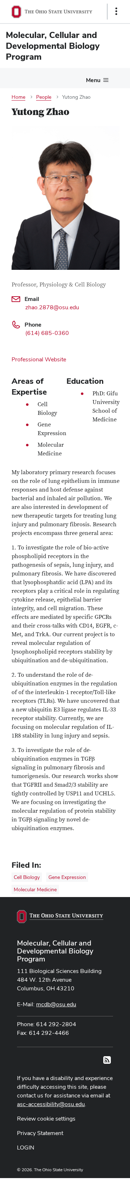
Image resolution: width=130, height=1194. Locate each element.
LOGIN (25, 1147)
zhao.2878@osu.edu (52, 307)
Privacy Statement (40, 1133)
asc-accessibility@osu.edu (51, 1104)
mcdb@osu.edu (56, 1004)
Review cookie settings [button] (46, 1118)
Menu (93, 80)
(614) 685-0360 (47, 333)
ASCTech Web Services (90, 1184)
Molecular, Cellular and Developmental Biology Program (55, 951)
